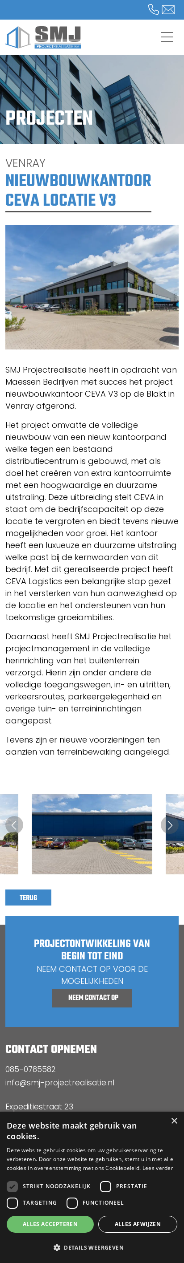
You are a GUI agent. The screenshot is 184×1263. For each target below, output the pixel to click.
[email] (163, 11)
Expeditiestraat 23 (39, 1106)
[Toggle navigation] (167, 37)
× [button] (174, 1121)
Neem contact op (93, 998)
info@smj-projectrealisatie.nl (59, 1082)
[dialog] (92, 1187)
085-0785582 (30, 1069)
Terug (28, 898)
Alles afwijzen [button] (138, 1224)
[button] (92, 1247)
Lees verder (157, 1168)
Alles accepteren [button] (50, 1224)
